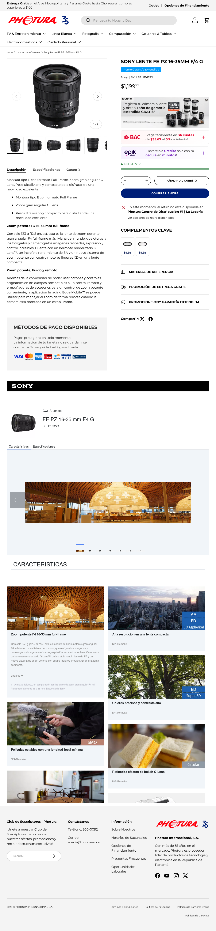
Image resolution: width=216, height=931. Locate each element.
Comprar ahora (164, 193)
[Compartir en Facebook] (150, 319)
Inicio (10, 52)
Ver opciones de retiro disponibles (151, 217)
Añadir (127, 252)
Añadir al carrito (182, 180)
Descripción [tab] (16, 170)
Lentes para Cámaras (28, 52)
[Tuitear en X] (142, 319)
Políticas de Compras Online (193, 906)
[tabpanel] (57, 242)
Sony (124, 77)
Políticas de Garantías (197, 915)
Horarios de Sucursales (129, 838)
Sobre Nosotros (123, 829)
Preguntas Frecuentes (128, 858)
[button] (206, 20)
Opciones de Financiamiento (187, 5)
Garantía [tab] (73, 170)
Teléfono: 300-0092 (83, 829)
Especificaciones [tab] (46, 170)
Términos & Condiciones (124, 906)
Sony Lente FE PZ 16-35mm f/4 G (63, 52)
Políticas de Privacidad (157, 906)
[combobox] (129, 20)
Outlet (154, 5)
